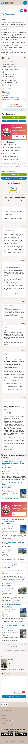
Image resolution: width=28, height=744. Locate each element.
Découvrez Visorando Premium (13, 109)
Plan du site (4, 713)
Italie (8, 92)
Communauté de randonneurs (8, 726)
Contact (3, 723)
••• (1, 7)
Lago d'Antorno (17, 147)
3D (22, 692)
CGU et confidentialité (6, 710)
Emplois (3, 715)
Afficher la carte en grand (14, 696)
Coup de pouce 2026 (6, 720)
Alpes (10, 95)
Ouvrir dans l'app (15, 117)
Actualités (3, 718)
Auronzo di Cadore (14, 97)
